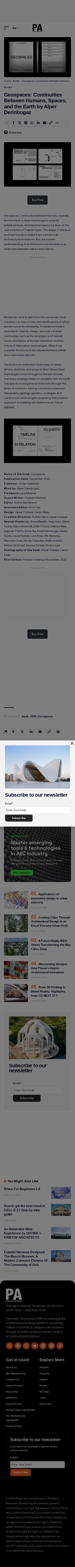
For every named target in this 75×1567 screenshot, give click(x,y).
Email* (9, 803)
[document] (37, 783)
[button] (72, 743)
